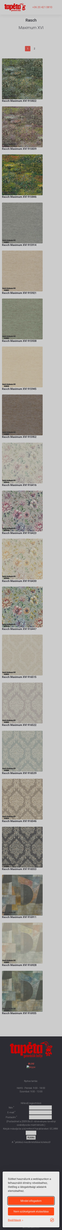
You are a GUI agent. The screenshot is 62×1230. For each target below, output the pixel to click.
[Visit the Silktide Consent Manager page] (52, 1220)
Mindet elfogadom (31, 1201)
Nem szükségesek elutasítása (31, 1211)
